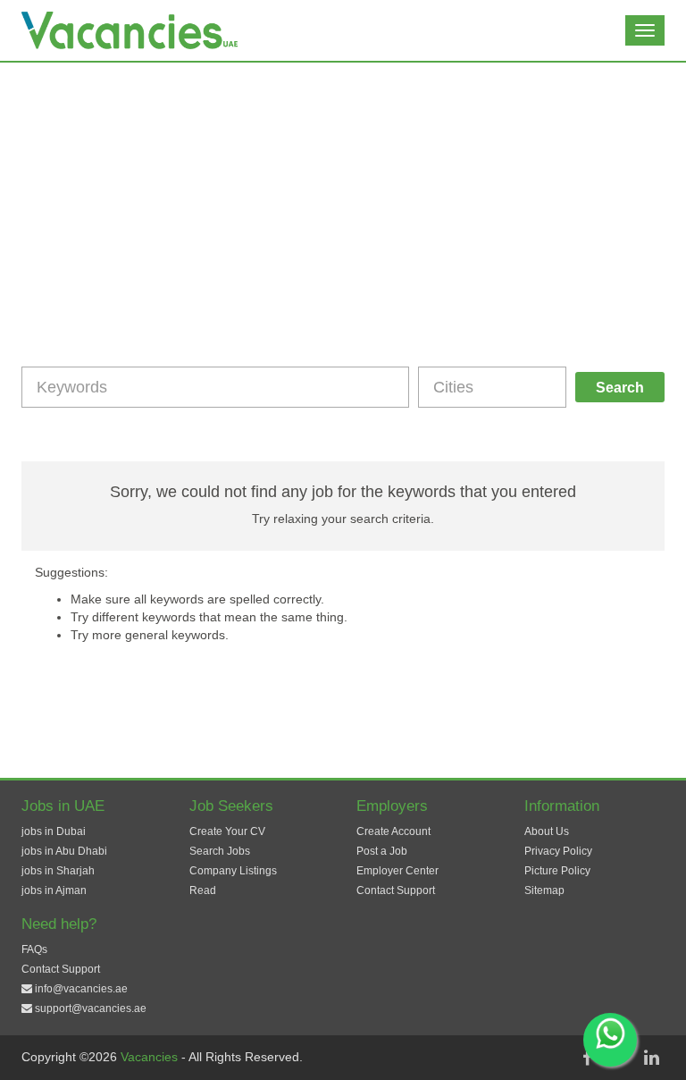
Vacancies (151, 1057)
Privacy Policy (558, 851)
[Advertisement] (343, 197)
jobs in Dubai (53, 831)
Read (202, 890)
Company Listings (233, 871)
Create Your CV (227, 831)
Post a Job (381, 851)
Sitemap (544, 890)
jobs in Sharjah (58, 871)
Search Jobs (219, 851)
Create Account (393, 831)
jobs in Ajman (54, 890)
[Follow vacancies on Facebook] (586, 1057)
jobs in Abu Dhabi (64, 851)
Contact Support (395, 890)
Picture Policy (557, 871)
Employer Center (397, 871)
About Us (546, 831)
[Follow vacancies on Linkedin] (651, 1057)
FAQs (34, 949)
